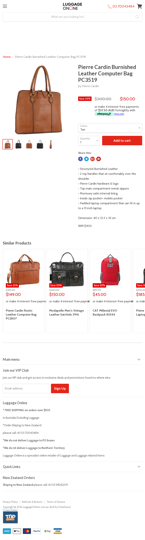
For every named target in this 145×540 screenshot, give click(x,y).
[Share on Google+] (92, 159)
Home (7, 57)
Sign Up (60, 388)
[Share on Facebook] (80, 159)
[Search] (137, 16)
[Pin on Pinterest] (98, 159)
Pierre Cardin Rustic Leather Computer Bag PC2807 (21, 314)
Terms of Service (56, 501)
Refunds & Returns (32, 501)
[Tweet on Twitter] (86, 159)
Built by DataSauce (60, 506)
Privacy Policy (10, 501)
